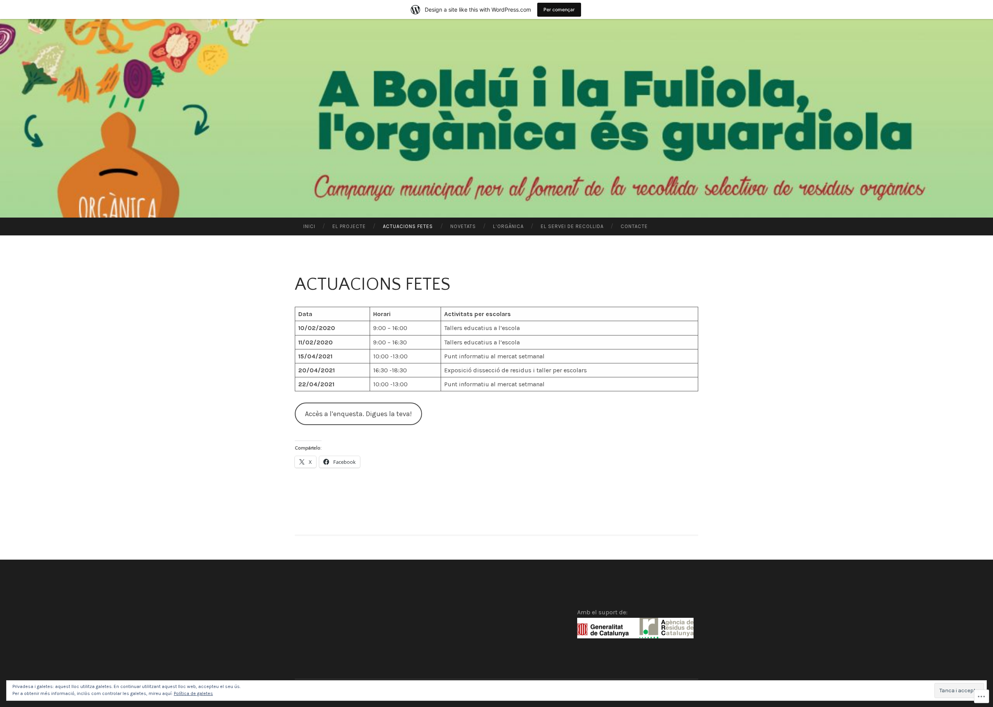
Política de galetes (193, 693)
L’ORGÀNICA (508, 226)
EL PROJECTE (349, 226)
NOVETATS (463, 226)
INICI (309, 226)
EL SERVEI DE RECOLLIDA (572, 226)
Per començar (559, 9)
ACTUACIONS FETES (408, 226)
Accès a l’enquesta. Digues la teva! (358, 414)
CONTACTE (634, 226)
